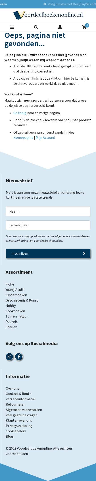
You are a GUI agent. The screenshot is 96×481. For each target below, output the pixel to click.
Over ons (12, 388)
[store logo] (48, 15)
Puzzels (12, 321)
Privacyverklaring (19, 425)
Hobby (11, 305)
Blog (9, 436)
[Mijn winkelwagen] (84, 26)
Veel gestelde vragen (22, 415)
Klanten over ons (19, 420)
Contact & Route (18, 393)
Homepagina (23, 137)
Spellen (11, 327)
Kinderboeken (16, 295)
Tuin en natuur (17, 316)
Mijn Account (45, 137)
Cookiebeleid (16, 431)
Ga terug (20, 113)
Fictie (10, 284)
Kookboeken (15, 311)
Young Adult (15, 289)
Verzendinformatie (20, 399)
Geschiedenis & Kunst (22, 300)
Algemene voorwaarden (24, 409)
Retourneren (15, 404)
